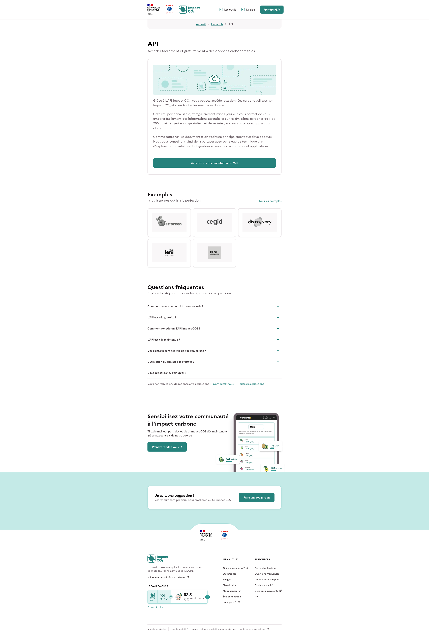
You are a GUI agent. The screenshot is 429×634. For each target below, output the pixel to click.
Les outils (230, 10)
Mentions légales (156, 629)
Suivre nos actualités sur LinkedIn (166, 577)
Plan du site (229, 585)
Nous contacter (232, 591)
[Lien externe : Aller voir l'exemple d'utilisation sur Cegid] (214, 222)
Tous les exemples (270, 201)
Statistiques (229, 574)
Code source (262, 585)
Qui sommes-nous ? (234, 568)
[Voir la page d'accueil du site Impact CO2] (189, 10)
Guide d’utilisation (265, 568)
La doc (250, 10)
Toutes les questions (251, 384)
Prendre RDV (272, 10)
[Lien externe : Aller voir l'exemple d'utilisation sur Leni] (169, 253)
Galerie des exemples (267, 579)
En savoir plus (155, 607)
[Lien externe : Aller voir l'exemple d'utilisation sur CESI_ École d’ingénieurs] (214, 253)
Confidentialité (179, 629)
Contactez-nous (223, 384)
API (257, 596)
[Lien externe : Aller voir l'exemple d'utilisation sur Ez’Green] (169, 222)
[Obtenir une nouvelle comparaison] (207, 597)
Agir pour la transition (252, 629)
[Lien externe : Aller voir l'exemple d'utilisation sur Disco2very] (260, 222)
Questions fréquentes (267, 574)
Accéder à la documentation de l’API (214, 163)
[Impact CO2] (153, 596)
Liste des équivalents (266, 591)
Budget (227, 579)
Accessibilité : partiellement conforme (214, 629)
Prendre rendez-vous (165, 447)
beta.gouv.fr (230, 602)
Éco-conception (232, 596)
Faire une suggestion (257, 497)
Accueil (201, 24)
